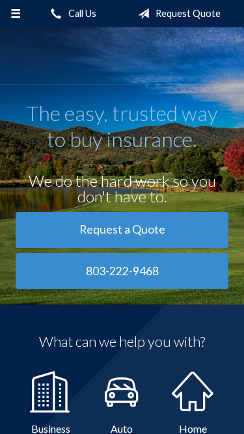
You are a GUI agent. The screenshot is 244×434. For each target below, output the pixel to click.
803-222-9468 (122, 271)
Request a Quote (122, 229)
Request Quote (187, 13)
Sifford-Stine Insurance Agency (122, 56)
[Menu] (16, 14)
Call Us (81, 13)
